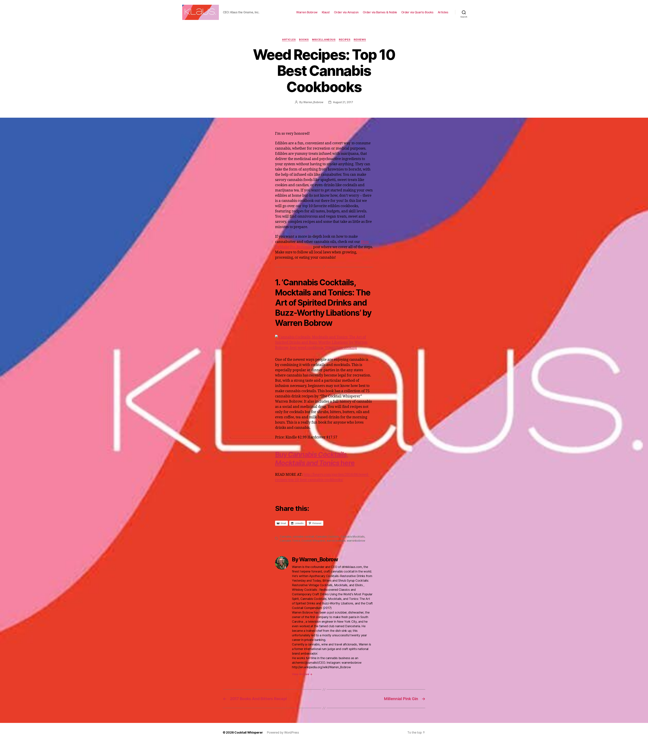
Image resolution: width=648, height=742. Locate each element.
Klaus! (326, 12)
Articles (443, 12)
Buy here (315, 458)
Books (304, 39)
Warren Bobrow (307, 12)
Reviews (360, 39)
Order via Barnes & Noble (380, 12)
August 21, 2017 (343, 102)
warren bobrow (336, 540)
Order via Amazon (346, 12)
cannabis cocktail (303, 536)
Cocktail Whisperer (313, 540)
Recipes (344, 39)
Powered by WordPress (283, 732)
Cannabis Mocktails (352, 536)
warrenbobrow (356, 540)
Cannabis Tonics (290, 540)
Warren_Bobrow (313, 102)
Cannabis (285, 536)
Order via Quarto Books (417, 12)
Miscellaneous (323, 39)
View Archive (302, 674)
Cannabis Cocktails (327, 536)
